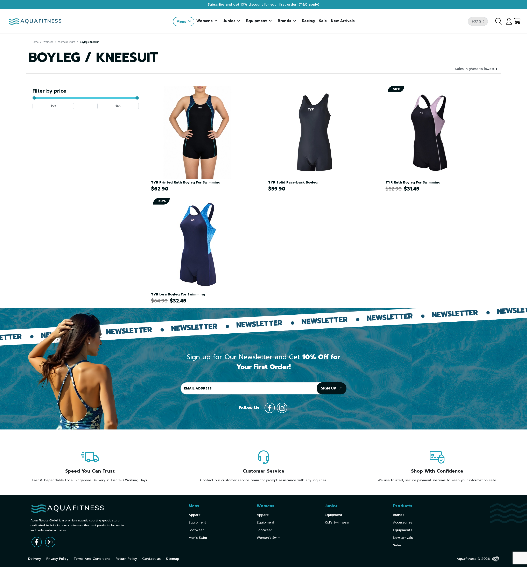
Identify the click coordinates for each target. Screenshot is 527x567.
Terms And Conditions (92, 558)
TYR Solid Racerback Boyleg (293, 182)
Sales (397, 545)
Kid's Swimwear (337, 522)
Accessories (402, 522)
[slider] (34, 98)
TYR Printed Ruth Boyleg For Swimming (185, 182)
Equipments (402, 530)
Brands (398, 514)
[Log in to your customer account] (507, 21)
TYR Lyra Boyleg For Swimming (178, 294)
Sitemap (172, 558)
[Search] (496, 21)
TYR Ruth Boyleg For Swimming (413, 182)
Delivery (34, 558)
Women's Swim (66, 42)
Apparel (195, 514)
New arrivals (403, 537)
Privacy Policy (57, 558)
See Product (202, 130)
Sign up (329, 388)
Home (35, 42)
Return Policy (126, 558)
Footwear (196, 530)
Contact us (151, 558)
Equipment (197, 522)
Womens (48, 42)
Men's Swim (198, 537)
